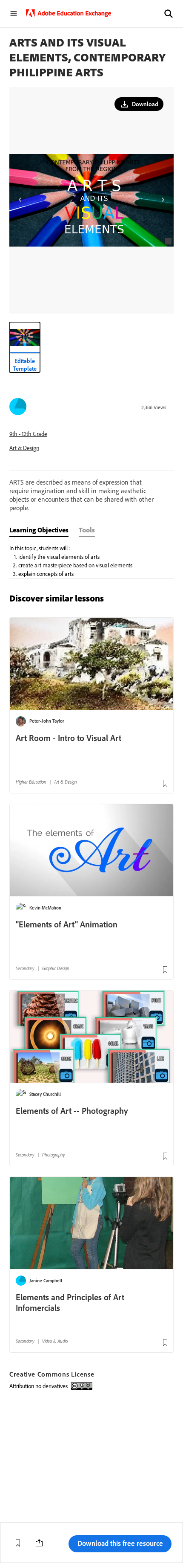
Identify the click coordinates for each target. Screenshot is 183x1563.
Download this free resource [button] (120, 1543)
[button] (168, 14)
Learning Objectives (39, 530)
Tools (87, 530)
